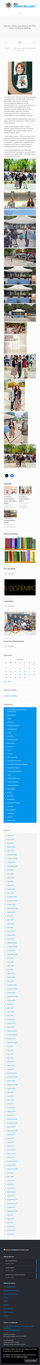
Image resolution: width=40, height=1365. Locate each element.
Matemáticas (11, 789)
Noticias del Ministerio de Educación (17, 1250)
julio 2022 (10, 1004)
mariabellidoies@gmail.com (12, 1330)
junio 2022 (10, 1008)
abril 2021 (10, 1058)
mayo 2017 (10, 1219)
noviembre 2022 (12, 989)
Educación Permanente (11, 1294)
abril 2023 (10, 969)
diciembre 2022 (12, 985)
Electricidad (10, 743)
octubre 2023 (11, 950)
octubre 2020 (11, 1081)
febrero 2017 (11, 1230)
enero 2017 (10, 1234)
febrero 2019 (11, 1153)
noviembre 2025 (12, 858)
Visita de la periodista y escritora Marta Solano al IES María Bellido (10, 499)
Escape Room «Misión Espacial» (14, 641)
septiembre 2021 (12, 1042)
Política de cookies (22, 1357)
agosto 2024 (11, 912)
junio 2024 (10, 920)
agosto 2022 (11, 1000)
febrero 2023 (11, 977)
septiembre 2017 (12, 1211)
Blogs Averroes (8, 1312)
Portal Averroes (8, 1308)
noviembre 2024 (12, 900)
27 (10, 677)
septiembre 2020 (12, 1084)
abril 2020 (10, 1104)
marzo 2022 (10, 1019)
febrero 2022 (11, 1023)
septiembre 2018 (12, 1169)
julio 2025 (10, 870)
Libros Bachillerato (10, 569)
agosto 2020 (11, 1088)
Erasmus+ (10, 746)
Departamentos (12, 729)
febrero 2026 (11, 847)
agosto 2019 (11, 1134)
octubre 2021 (11, 1038)
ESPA (8, 750)
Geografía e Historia (13, 768)
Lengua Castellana (12, 782)
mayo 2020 (10, 1100)
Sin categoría (11, 810)
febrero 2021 (11, 1065)
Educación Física (12, 739)
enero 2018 (10, 1196)
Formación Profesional (14, 761)
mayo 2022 (10, 1012)
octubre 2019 (11, 1127)
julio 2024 (10, 916)
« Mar (5, 681)
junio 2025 (10, 874)
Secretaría (10, 806)
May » (9, 681)
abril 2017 (10, 1222)
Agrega (6, 1316)
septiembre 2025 (12, 866)
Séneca (6, 1297)
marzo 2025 (10, 885)
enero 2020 (10, 1115)
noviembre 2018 (12, 1161)
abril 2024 (10, 927)
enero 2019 (10, 1157)
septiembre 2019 (12, 1130)
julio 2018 (10, 1173)
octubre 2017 (11, 1207)
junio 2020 (10, 1096)
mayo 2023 (10, 966)
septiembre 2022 (12, 996)
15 (20, 671)
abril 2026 (10, 843)
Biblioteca (10, 722)
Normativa (10, 796)
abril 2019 (10, 1146)
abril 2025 (10, 881)
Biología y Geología (13, 725)
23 (24, 674)
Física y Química (12, 757)
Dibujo (9, 732)
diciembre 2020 (12, 1073)
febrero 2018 (11, 1192)
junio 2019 (10, 1138)
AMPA (9, 718)
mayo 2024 (10, 923)
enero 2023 (10, 981)
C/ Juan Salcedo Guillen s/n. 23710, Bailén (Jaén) (19, 1326)
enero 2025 (10, 893)
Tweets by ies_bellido (10, 696)
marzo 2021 (10, 1061)
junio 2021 (10, 1050)
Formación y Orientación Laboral (17, 764)
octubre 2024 (11, 904)
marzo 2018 (10, 1188)
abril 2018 (10, 1184)
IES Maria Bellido (29, 48)
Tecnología (10, 813)
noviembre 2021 (12, 1035)
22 (20, 674)
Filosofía (10, 754)
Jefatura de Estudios (13, 778)
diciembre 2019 (12, 1119)
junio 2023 (10, 962)
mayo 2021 (10, 1054)
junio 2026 (10, 835)
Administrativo (11, 715)
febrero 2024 (11, 935)
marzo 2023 (10, 973)
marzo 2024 (10, 931)
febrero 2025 (11, 889)
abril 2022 (10, 1015)
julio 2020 (10, 1092)
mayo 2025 (10, 877)
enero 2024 (10, 939)
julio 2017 (10, 1215)
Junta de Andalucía (9, 1287)
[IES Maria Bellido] (20, 5)
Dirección (10, 736)
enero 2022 (10, 1027)
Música (9, 792)
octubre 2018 (11, 1165)
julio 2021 (10, 1046)
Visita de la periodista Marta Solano (9, 520)
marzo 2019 (10, 1150)
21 (15, 674)
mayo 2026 (10, 839)
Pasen (5, 1301)
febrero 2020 (11, 1111)
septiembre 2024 (12, 908)
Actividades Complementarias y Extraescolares (17, 710)
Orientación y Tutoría (13, 803)
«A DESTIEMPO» (9, 601)
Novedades (10, 799)
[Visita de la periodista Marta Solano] (10, 513)
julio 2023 (10, 958)
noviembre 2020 (12, 1077)
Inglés (9, 775)
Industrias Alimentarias (14, 771)
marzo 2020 (10, 1107)
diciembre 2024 (12, 897)
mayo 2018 (10, 1180)
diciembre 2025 (12, 854)
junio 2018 (10, 1176)
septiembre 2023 (12, 954)
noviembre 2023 (12, 946)
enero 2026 (10, 851)
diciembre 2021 (12, 1031)
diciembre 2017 (12, 1199)
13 (10, 671)
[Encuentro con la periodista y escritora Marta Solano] (25, 490)
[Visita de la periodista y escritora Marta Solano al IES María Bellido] (10, 490)
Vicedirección (11, 820)
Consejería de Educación (11, 1290)
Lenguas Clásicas (12, 785)
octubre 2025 (11, 862)
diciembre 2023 (12, 943)
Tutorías (9, 817)
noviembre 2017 (12, 1203)
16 (24, 671)
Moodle (6, 1305)
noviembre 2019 (12, 1123)
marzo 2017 (10, 1226)
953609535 (7, 1328)
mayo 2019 (10, 1142)
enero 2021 (10, 1069)
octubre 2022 (11, 992)
